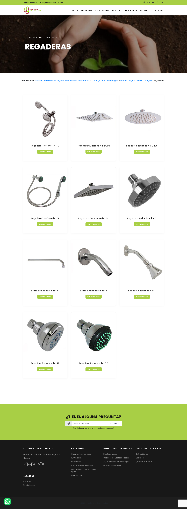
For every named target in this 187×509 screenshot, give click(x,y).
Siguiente (114, 423)
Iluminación (76, 458)
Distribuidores (102, 10)
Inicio (75, 10)
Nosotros (144, 10)
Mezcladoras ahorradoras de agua (84, 470)
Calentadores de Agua (81, 454)
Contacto (158, 10)
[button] (7, 501)
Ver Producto (45, 152)
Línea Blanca (76, 475)
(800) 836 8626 (31, 2)
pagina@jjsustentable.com (52, 2)
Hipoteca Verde (110, 454)
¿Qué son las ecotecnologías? (116, 461)
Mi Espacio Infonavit (112, 465)
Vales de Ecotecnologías (124, 10)
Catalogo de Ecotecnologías (116, 458)
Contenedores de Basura (82, 465)
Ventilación (76, 461)
